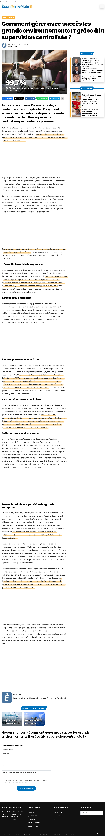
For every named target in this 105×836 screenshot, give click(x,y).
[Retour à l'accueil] (48, 6)
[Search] (101, 813)
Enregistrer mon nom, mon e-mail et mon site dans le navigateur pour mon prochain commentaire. (27, 781)
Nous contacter (34, 823)
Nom (4, 765)
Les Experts (8, 17)
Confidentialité (44, 834)
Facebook (58, 812)
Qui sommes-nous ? (36, 816)
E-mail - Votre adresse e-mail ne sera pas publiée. (19, 772)
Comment (6, 753)
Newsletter (32, 819)
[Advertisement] (34, 159)
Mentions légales (34, 826)
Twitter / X (58, 816)
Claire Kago (17, 694)
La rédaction (33, 812)
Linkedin (57, 819)
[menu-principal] (102, 6)
